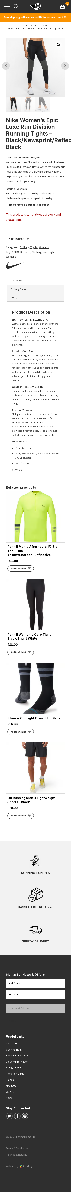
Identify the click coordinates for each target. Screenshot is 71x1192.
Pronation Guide (15, 1073)
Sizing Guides (13, 1067)
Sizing (14, 297)
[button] (58, 44)
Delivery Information (17, 1061)
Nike (45, 252)
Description (16, 280)
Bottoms (25, 252)
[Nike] (15, 265)
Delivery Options (19, 289)
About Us (11, 1085)
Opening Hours (14, 1049)
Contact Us (12, 1043)
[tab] (35, 280)
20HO (15, 252)
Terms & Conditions (17, 1148)
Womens (44, 247)
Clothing (24, 247)
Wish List (10, 1092)
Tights (33, 247)
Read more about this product (29, 204)
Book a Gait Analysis (17, 1055)
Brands (10, 1079)
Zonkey (27, 1166)
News (9, 1097)
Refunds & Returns (16, 1154)
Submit (13, 1020)
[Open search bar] (16, 6)
